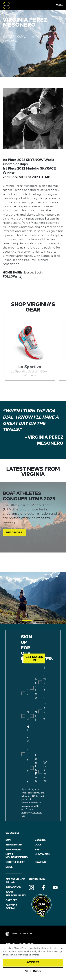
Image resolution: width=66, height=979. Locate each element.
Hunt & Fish (42, 854)
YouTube (55, 887)
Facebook (43, 887)
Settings (33, 971)
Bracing (40, 862)
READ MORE (14, 532)
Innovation (13, 887)
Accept (33, 962)
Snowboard (14, 845)
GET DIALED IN (34, 658)
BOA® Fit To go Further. (11, 5)
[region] (33, 961)
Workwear (13, 850)
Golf (38, 845)
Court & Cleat (15, 862)
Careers (11, 900)
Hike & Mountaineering (17, 856)
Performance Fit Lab (14, 881)
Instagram (31, 887)
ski (37, 850)
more (9, 867)
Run (8, 840)
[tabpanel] (33, 517)
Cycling (40, 840)
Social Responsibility (14, 894)
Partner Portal (11, 907)
